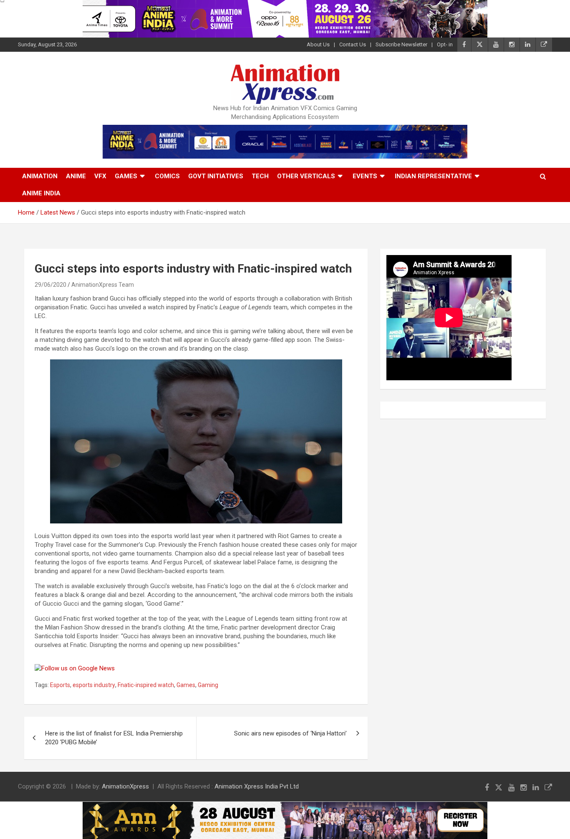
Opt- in (445, 44)
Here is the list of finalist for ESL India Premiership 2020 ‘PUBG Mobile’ (114, 738)
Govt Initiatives (215, 176)
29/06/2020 (50, 284)
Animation (40, 176)
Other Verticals (306, 176)
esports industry (94, 685)
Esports (60, 685)
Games (126, 176)
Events (365, 176)
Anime (76, 176)
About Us (318, 44)
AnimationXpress (125, 786)
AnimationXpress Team (102, 284)
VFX (100, 176)
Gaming (208, 685)
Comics (167, 176)
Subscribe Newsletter (401, 44)
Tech (260, 176)
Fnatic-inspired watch (146, 685)
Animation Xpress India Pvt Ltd (256, 786)
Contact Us (352, 44)
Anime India (41, 193)
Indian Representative (433, 176)
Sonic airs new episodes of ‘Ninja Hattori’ (290, 733)
